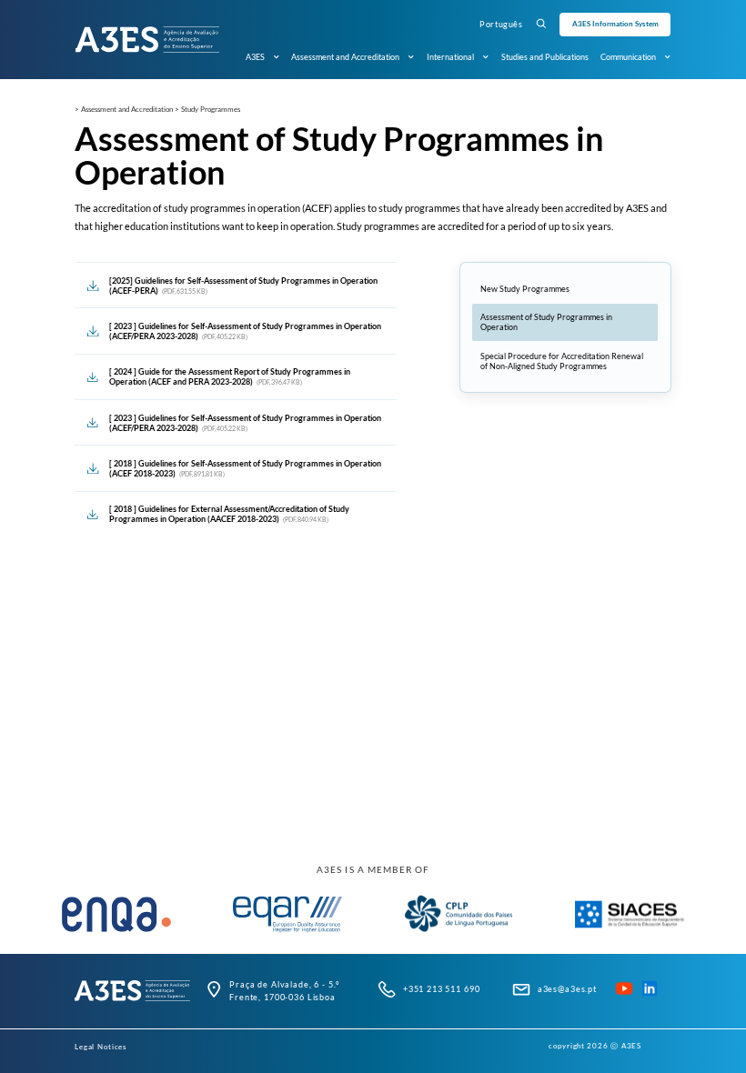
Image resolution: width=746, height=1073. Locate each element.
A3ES (255, 57)
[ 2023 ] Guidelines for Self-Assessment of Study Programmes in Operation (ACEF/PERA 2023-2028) (245, 331)
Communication (628, 57)
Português (500, 24)
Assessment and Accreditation (345, 57)
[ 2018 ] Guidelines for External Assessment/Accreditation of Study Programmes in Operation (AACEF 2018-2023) (229, 514)
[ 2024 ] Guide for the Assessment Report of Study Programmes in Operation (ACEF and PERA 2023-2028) (229, 376)
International (450, 57)
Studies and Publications (545, 57)
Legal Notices (100, 1046)
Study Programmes (210, 109)
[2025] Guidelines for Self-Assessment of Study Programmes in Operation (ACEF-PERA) (243, 286)
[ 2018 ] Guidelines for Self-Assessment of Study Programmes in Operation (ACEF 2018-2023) (245, 468)
